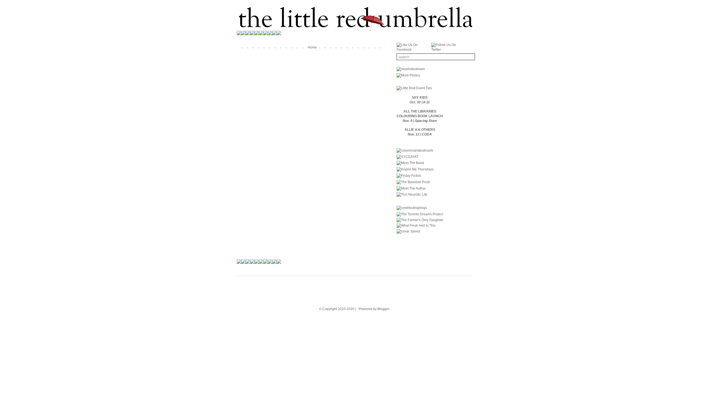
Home (312, 47)
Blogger (383, 309)
